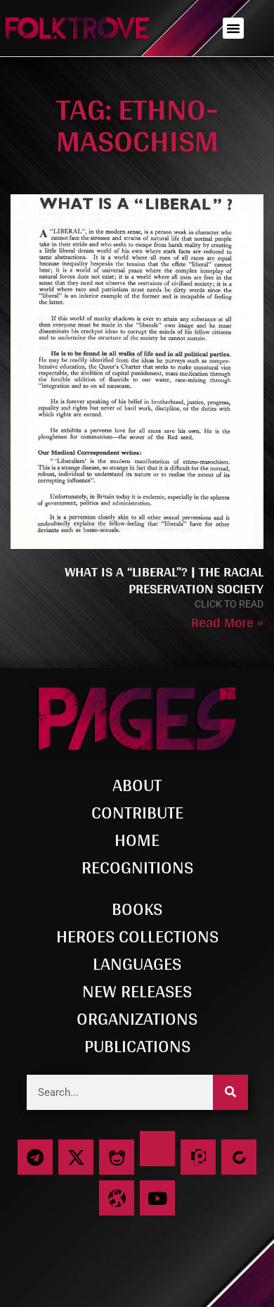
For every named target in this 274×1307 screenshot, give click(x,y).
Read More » (227, 622)
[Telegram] (35, 1157)
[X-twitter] (75, 1157)
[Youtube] (157, 1198)
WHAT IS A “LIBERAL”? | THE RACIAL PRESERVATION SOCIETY (164, 580)
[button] (233, 28)
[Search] (230, 1092)
